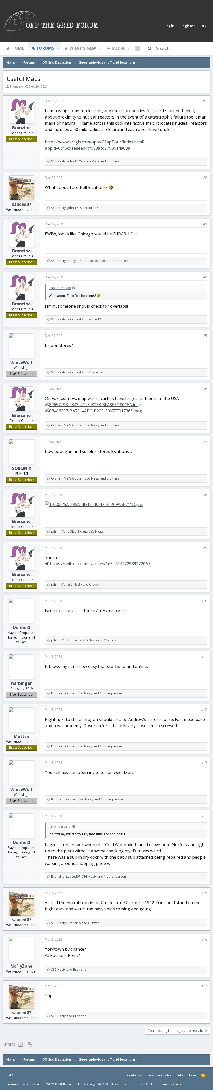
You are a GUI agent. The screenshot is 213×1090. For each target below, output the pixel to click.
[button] (58, 48)
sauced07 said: (60, 288)
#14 (204, 815)
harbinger (21, 683)
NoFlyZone (21, 966)
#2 (205, 177)
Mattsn (21, 736)
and (68, 969)
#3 (205, 224)
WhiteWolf (21, 362)
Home (17, 48)
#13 (204, 762)
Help (179, 1075)
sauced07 (21, 204)
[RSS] (203, 1075)
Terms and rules (159, 1075)
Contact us (135, 1075)
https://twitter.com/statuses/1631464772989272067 (99, 564)
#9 (205, 548)
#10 (204, 601)
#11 (204, 656)
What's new (82, 48)
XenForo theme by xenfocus (165, 1084)
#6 (205, 388)
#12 (204, 709)
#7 (205, 441)
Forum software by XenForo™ (44, 1084)
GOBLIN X (21, 468)
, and (77, 208)
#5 (205, 335)
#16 (204, 939)
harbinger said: (60, 826)
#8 (205, 495)
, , (85, 161)
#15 (204, 893)
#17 (204, 986)
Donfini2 (21, 627)
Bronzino (16, 86)
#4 (205, 277)
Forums (45, 48)
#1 (205, 101)
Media (118, 48)
